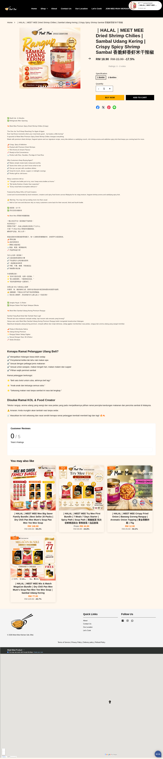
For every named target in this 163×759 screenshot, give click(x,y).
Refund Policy (100, 642)
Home (34, 9)
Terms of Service (64, 642)
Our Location (81, 9)
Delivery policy (88, 642)
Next (89, 58)
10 (58, 86)
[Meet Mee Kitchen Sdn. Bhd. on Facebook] (122, 622)
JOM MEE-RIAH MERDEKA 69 (120, 9)
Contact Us (66, 9)
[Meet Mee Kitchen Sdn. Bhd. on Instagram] (127, 622)
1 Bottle (101, 77)
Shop (43, 9)
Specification (101, 73)
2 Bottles (112, 77)
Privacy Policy (76, 642)
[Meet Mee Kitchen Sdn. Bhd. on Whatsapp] (132, 622)
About (54, 9)
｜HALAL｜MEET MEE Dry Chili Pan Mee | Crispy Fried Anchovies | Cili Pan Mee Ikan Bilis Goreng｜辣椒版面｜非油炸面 (148, 5)
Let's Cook (97, 9)
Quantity (99, 84)
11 (61, 86)
